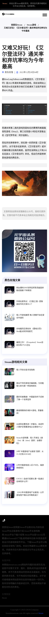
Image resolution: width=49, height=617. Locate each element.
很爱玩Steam (16, 25)
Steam (4, 598)
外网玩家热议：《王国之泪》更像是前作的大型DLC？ (29, 302)
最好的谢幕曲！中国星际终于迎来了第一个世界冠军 (30, 398)
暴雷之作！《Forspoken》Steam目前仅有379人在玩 (29, 343)
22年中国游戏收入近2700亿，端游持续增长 (30, 466)
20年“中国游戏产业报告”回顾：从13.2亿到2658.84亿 (30, 452)
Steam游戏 (31, 25)
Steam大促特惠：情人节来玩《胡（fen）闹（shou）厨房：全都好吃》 (29, 440)
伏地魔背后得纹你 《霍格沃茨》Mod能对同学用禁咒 (29, 330)
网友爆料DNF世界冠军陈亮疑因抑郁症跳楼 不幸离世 (30, 289)
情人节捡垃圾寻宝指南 (25, 370)
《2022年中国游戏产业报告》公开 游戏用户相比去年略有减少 (30, 493)
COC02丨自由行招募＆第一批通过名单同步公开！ (30, 480)
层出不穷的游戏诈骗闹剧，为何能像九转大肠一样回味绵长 (30, 384)
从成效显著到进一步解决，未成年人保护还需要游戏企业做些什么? (30, 425)
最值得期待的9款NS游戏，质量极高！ (29, 411)
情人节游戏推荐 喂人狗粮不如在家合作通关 (30, 316)
